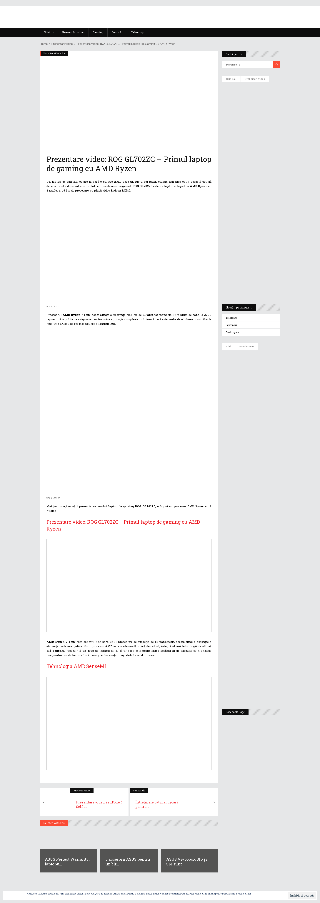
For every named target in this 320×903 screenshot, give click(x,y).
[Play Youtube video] (128, 585)
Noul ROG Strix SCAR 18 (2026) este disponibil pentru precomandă (262, 412)
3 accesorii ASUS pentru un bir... (128, 862)
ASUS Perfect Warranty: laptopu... (67, 862)
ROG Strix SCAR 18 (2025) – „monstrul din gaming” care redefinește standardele (246, 287)
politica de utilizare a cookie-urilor (233, 893)
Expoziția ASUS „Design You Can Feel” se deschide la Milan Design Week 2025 (261, 688)
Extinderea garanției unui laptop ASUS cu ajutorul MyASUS (250, 161)
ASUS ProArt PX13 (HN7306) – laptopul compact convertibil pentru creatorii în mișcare (247, 252)
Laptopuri (231, 325)
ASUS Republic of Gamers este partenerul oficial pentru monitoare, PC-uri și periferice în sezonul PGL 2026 (262, 563)
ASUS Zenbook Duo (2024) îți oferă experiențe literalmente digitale (250, 91)
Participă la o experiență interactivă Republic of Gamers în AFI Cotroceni (259, 633)
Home (44, 43)
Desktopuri (232, 332)
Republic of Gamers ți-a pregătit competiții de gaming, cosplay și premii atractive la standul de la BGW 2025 (262, 599)
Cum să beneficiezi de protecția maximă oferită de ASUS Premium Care (250, 124)
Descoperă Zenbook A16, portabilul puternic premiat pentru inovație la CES (246, 194)
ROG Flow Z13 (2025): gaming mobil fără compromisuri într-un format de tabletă (250, 233)
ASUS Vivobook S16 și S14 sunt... (186, 862)
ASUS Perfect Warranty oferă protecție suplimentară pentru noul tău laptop (260, 466)
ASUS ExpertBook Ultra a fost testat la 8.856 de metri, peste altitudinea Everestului (261, 437)
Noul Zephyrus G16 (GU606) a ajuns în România (261, 390)
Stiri (64, 53)
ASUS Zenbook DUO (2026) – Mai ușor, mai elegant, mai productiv (261, 492)
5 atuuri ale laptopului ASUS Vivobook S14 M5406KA (247, 270)
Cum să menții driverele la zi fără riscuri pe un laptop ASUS (250, 177)
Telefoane (232, 317)
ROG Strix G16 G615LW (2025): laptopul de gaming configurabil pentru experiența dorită (250, 213)
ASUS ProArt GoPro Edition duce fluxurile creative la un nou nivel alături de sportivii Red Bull (262, 366)
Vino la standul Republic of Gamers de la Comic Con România (260, 662)
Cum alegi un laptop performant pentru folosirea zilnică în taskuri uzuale (250, 143)
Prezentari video (62, 43)
